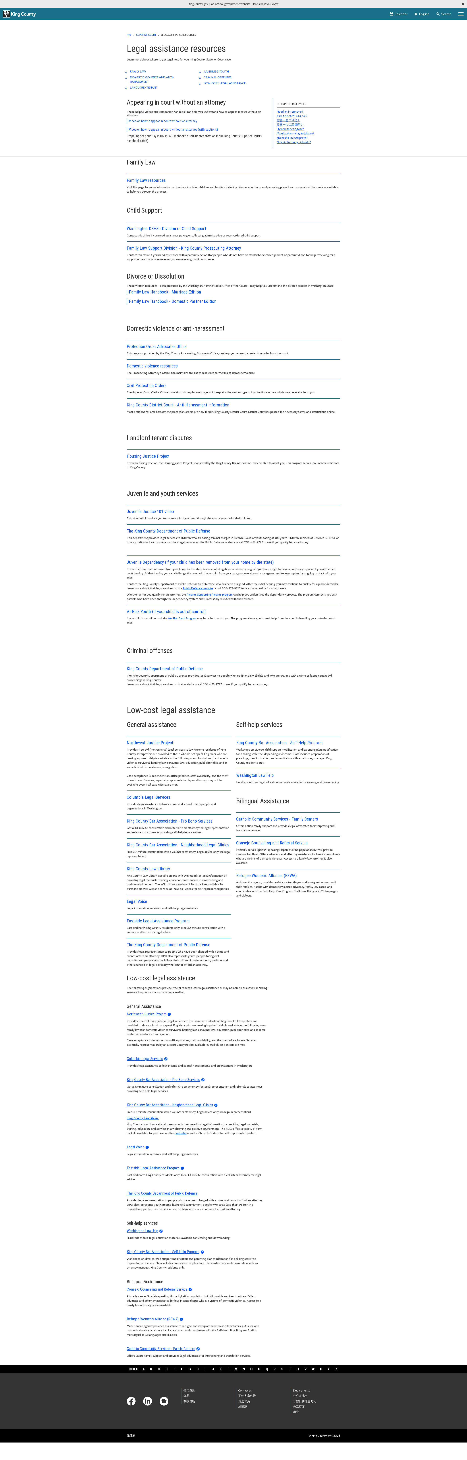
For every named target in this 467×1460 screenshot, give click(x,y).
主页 (129, 34)
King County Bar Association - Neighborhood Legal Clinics (178, 845)
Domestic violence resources (152, 366)
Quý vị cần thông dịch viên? (294, 142)
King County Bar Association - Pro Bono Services (170, 821)
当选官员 (244, 1401)
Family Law (138, 71)
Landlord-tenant (144, 87)
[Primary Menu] (461, 14)
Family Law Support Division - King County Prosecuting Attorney (184, 248)
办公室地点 (300, 1396)
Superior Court (146, 34)
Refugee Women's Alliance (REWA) (266, 875)
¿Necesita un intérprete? (292, 138)
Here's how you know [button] (265, 4)
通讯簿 (242, 1406)
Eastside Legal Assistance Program (158, 920)
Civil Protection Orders (147, 385)
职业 (296, 1412)
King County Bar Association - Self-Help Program (279, 742)
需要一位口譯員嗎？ (290, 124)
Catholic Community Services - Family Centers (277, 819)
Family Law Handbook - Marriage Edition (165, 292)
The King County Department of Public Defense (168, 531)
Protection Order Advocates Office (156, 346)
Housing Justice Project (148, 456)
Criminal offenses (217, 77)
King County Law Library (148, 868)
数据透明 (189, 1401)
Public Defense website (198, 588)
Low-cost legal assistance (225, 83)
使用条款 (189, 1390)
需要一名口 (284, 120)
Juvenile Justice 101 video (150, 511)
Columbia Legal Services (148, 797)
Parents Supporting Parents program (210, 594)
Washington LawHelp (255, 775)
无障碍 (131, 1435)
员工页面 (299, 1406)
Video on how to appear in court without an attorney (163, 121)
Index (133, 1369)
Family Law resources (146, 180)
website (181, 1133)
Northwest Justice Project (150, 742)
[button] (463, 4)
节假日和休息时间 (304, 1401)
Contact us (245, 1390)
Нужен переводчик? (290, 129)
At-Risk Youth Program (182, 618)
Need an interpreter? (290, 111)
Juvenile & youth (216, 71)
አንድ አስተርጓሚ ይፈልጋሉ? (292, 116)
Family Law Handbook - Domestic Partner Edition (172, 301)
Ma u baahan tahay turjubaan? (295, 133)
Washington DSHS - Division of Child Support (166, 228)
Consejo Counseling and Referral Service (272, 843)
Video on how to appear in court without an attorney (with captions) (173, 129)
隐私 (186, 1396)
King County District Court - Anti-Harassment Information (178, 405)
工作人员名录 (247, 1396)
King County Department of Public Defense (165, 668)
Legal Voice (137, 901)
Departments (301, 1390)
